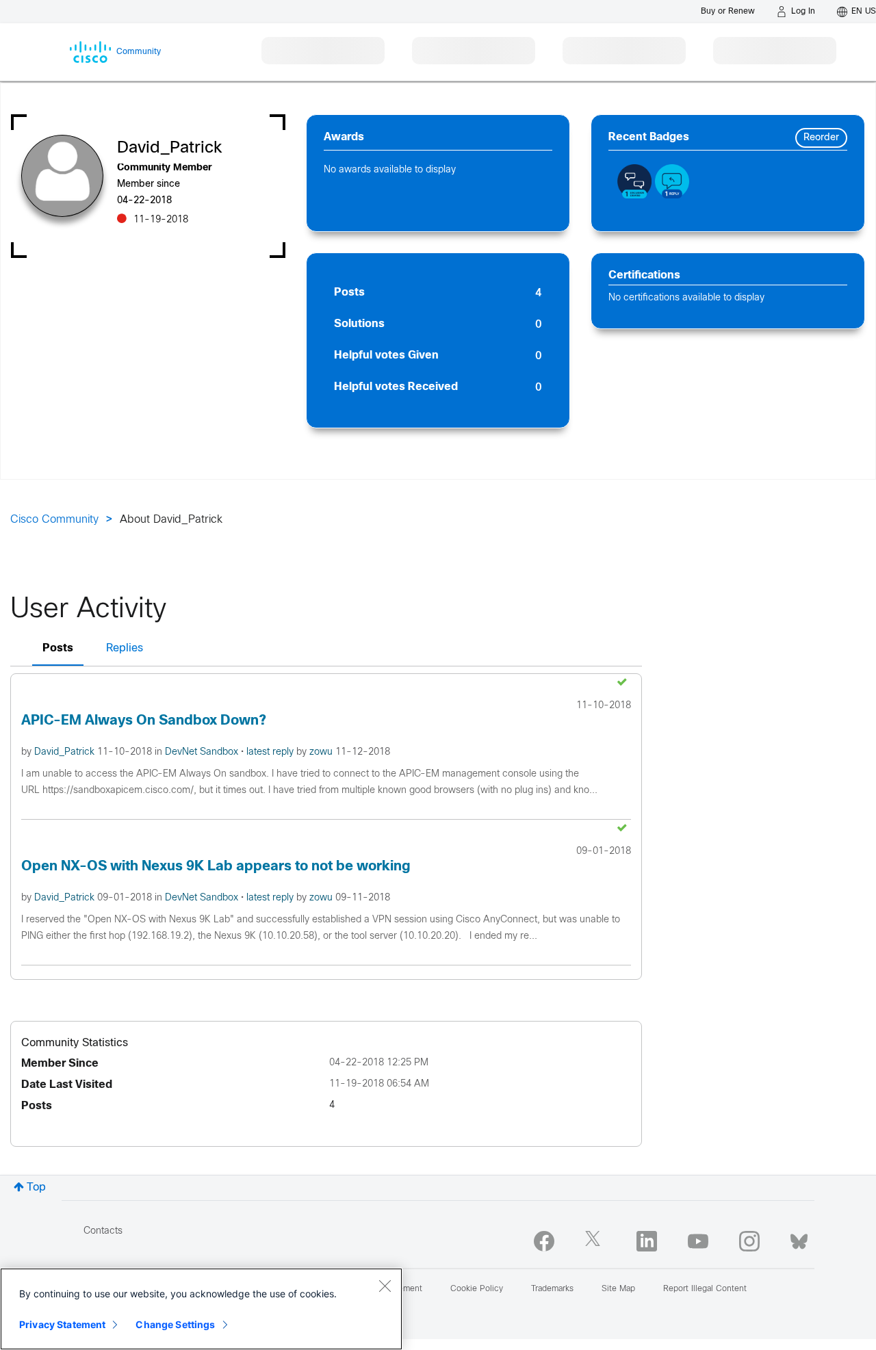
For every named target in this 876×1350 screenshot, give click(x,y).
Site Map (618, 1289)
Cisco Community (54, 520)
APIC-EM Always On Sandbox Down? (143, 720)
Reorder (821, 137)
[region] (201, 1309)
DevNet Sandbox (203, 752)
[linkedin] (646, 1241)
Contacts (103, 1231)
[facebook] (544, 1241)
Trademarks (552, 1289)
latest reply (271, 752)
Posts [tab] (57, 648)
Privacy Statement (62, 1324)
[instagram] (749, 1241)
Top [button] (36, 1187)
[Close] (384, 1286)
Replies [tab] (124, 648)
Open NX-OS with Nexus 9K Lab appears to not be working (216, 866)
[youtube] (698, 1241)
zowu (322, 752)
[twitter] (595, 1241)
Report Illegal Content (705, 1289)
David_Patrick (65, 752)
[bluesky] (799, 1238)
